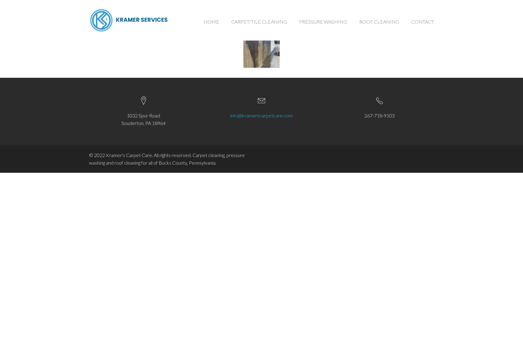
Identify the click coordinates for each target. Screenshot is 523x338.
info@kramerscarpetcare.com (261, 115)
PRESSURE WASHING (323, 22)
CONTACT (422, 22)
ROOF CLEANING (379, 22)
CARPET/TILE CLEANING (259, 22)
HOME (211, 22)
